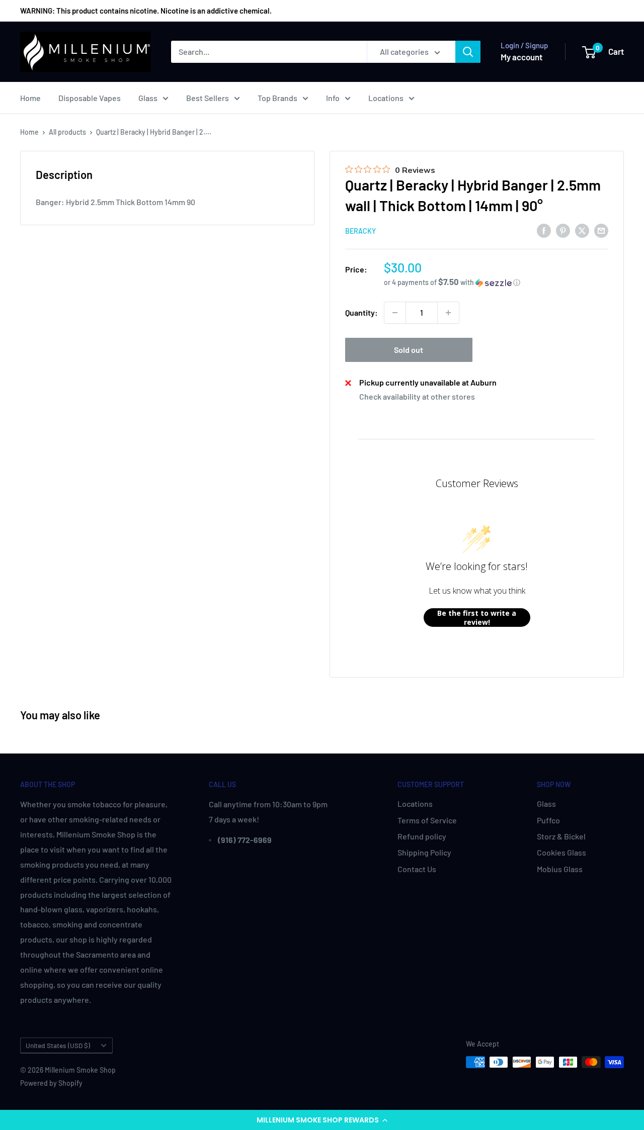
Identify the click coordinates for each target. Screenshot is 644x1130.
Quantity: (361, 312)
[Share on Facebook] (544, 230)
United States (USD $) (58, 1045)
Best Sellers (207, 98)
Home (30, 98)
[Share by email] (601, 230)
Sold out (408, 349)
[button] (322, 1120)
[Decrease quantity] (395, 312)
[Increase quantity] (448, 312)
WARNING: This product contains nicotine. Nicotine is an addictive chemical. (146, 10)
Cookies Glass (561, 852)
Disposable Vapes (89, 98)
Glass (147, 98)
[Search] (467, 52)
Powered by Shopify (51, 1083)
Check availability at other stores (417, 396)
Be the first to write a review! (476, 617)
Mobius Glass (560, 869)
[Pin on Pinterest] (563, 230)
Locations (386, 98)
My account (521, 57)
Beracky (360, 231)
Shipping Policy (424, 852)
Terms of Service (427, 820)
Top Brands (277, 98)
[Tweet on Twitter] (582, 230)
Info (333, 98)
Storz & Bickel (561, 836)
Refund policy (421, 836)
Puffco (548, 820)
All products (67, 132)
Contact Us (416, 869)
